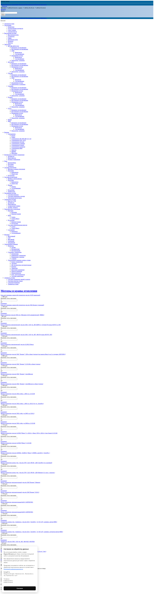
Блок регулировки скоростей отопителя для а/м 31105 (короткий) (20, 295)
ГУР (9, 238)
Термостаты (11, 191)
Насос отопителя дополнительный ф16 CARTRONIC (17, 502)
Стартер (13, 258)
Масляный (11, 239)
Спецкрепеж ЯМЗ (16, 148)
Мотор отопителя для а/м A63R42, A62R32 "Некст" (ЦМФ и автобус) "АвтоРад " (25, 453)
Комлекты (18, 79)
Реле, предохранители (18, 274)
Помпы (10, 185)
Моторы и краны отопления (16, 169)
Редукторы (11, 220)
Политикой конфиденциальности (13, 569)
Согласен (20, 588)
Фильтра (6, 234)
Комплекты (18, 52)
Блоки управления (17, 262)
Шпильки (14, 153)
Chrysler (10, 73)
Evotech (10, 97)
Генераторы (15, 254)
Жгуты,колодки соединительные (21, 265)
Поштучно (14, 174)
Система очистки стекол (15, 281)
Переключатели (16, 273)
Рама (5, 161)
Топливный (11, 242)
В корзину (4, 303)
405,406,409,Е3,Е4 (13, 46)
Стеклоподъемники (14, 282)
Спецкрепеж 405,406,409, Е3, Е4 (21, 138)
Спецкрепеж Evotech (17, 145)
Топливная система (10, 193)
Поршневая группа (17, 55)
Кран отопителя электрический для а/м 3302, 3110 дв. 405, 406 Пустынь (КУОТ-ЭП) (26, 334)
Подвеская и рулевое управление (14, 154)
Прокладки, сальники (18, 60)
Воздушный (11, 236)
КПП (9, 215)
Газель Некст (15, 218)
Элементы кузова (9, 278)
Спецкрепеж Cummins (18, 143)
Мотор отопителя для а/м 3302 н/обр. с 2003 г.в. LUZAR (18, 393)
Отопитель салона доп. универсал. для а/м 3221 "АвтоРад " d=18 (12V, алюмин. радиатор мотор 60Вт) (32, 531)
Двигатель (7, 44)
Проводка (11, 246)
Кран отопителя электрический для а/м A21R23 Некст (17, 344)
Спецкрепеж (12, 134)
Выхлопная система (10, 33)
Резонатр (10, 41)
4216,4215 (11, 62)
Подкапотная (15, 249)
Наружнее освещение (18, 270)
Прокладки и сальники (18, 84)
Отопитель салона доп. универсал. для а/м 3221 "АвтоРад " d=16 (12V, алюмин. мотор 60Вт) (29, 522)
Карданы (10, 210)
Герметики (11, 27)
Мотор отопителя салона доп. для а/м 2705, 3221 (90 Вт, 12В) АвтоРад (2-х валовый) (26, 462)
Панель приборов (16, 271)
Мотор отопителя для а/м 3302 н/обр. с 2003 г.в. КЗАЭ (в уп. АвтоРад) (22, 403)
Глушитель (11, 36)
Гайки (13, 137)
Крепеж (6, 132)
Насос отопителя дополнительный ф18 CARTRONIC (17, 512)
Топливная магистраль (15, 198)
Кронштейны (12, 162)
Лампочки (14, 268)
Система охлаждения (10, 177)
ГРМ (12, 51)
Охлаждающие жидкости (15, 28)
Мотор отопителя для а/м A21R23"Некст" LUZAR (16, 443)
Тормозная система (10, 199)
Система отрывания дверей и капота (19, 279)
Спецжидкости (12, 31)
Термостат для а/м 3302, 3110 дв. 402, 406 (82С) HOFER (18, 541)
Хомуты (10, 43)
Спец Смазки (12, 30)
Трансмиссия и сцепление (12, 209)
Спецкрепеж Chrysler (17, 142)
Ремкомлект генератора (18, 255)
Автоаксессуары (9, 23)
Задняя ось (11, 156)
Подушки (11, 164)
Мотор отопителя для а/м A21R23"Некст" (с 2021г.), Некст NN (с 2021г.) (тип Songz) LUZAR (29, 433)
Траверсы (11, 166)
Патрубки (11, 170)
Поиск (3, 11)
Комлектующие (16, 214)
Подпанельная (15, 250)
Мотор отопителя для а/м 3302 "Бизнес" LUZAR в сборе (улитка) (20, 364)
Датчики (14, 263)
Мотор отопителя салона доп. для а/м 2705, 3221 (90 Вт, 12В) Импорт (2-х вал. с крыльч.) (28, 472)
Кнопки (13, 266)
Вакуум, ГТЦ (12, 201)
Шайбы (13, 151)
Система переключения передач (17, 225)
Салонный (11, 241)
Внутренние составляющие (19, 49)
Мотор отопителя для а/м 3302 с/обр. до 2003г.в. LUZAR (18, 423)
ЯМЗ (9, 121)
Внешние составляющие (18, 47)
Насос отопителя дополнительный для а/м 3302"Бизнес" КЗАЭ (20, 492)
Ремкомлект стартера (17, 257)
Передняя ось (12, 158)
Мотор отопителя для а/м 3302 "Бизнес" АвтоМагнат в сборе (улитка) (22, 384)
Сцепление (11, 230)
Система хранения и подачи (16, 196)
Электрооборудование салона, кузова (19, 260)
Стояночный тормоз (14, 206)
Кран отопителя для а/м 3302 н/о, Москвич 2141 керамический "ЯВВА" (22, 315)
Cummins (10, 86)
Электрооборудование (11, 244)
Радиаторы (11, 175)
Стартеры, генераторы (14, 252)
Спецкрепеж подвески (18, 146)
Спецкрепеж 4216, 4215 (18, 140)
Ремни (10, 119)
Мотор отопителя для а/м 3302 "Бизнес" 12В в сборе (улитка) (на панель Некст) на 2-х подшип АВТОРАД (33, 354)
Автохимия (7, 25)
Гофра (9, 38)
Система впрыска (13, 194)
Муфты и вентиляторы (15, 178)
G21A (9, 108)
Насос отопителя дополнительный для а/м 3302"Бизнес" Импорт (20, 482)
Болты (13, 135)
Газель (13, 217)
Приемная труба (13, 39)
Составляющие (19, 54)
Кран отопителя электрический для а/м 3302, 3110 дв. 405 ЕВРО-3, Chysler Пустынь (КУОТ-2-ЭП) (31, 325)
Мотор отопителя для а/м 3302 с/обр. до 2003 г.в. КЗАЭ (17, 413)
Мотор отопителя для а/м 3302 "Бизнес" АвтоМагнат (17, 374)
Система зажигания (17, 276)
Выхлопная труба (13, 35)
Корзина (3, 9)
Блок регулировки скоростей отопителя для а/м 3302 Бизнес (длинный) (22, 305)
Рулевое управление (14, 159)
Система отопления (10, 167)
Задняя (13, 247)
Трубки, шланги (13, 207)
